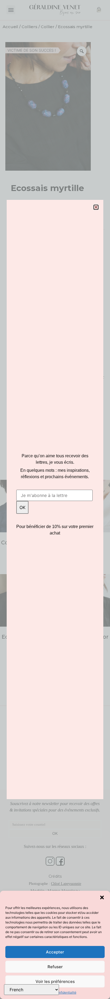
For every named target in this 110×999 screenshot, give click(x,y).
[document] (55, 499)
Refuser (55, 966)
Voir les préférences (55, 981)
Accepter (55, 952)
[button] (102, 897)
